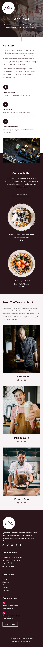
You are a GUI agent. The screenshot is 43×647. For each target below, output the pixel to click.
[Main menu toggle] (39, 8)
